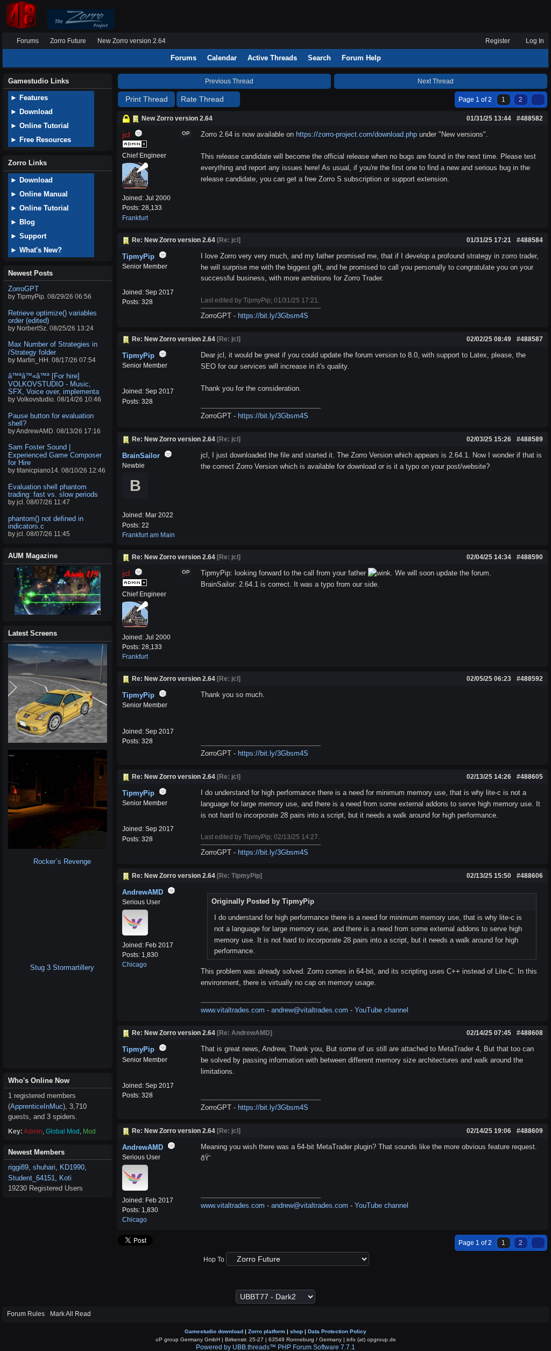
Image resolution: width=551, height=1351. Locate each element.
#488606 (530, 875)
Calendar (222, 58)
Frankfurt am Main (148, 535)
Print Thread (146, 99)
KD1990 (72, 1167)
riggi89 (18, 1167)
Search (319, 58)
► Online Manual (39, 194)
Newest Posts (30, 273)
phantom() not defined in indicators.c (45, 522)
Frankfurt (135, 218)
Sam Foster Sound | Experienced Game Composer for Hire (55, 455)
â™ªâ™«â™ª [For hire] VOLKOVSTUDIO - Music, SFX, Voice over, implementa (53, 384)
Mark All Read (70, 1314)
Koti (65, 1178)
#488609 (530, 1131)
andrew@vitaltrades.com (309, 1010)
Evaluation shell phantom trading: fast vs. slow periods (53, 490)
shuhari (44, 1167)
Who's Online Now (38, 1080)
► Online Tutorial (39, 126)
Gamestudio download (214, 1331)
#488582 (530, 118)
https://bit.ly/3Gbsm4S (273, 316)
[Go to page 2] (538, 99)
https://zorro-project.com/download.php (356, 134)
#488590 (530, 557)
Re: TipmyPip (239, 875)
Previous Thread (228, 81)
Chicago (134, 964)
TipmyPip (138, 256)
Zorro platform (266, 1331)
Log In (534, 41)
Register (497, 41)
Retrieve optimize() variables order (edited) (52, 317)
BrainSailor (141, 456)
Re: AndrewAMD (244, 1033)
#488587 (530, 339)
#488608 (530, 1033)
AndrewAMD (142, 892)
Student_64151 (31, 1178)
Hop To (213, 1259)
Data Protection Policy (337, 1331)
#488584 (530, 240)
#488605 (530, 776)
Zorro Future (68, 41)
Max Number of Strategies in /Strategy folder (52, 348)
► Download (31, 112)
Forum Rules (26, 1314)
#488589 (530, 439)
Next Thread (436, 81)
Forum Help (361, 58)
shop (296, 1331)
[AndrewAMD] (135, 933)
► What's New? (36, 250)
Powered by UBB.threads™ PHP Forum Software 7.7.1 (275, 1347)
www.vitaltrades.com (233, 1010)
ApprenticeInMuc (36, 1106)
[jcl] (135, 186)
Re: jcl (228, 240)
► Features (29, 98)
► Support (28, 236)
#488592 (530, 678)
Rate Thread (203, 99)
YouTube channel (381, 1010)
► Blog (22, 222)
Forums (28, 41)
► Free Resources (40, 140)
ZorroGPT (23, 289)
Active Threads (272, 58)
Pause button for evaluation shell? (51, 419)
